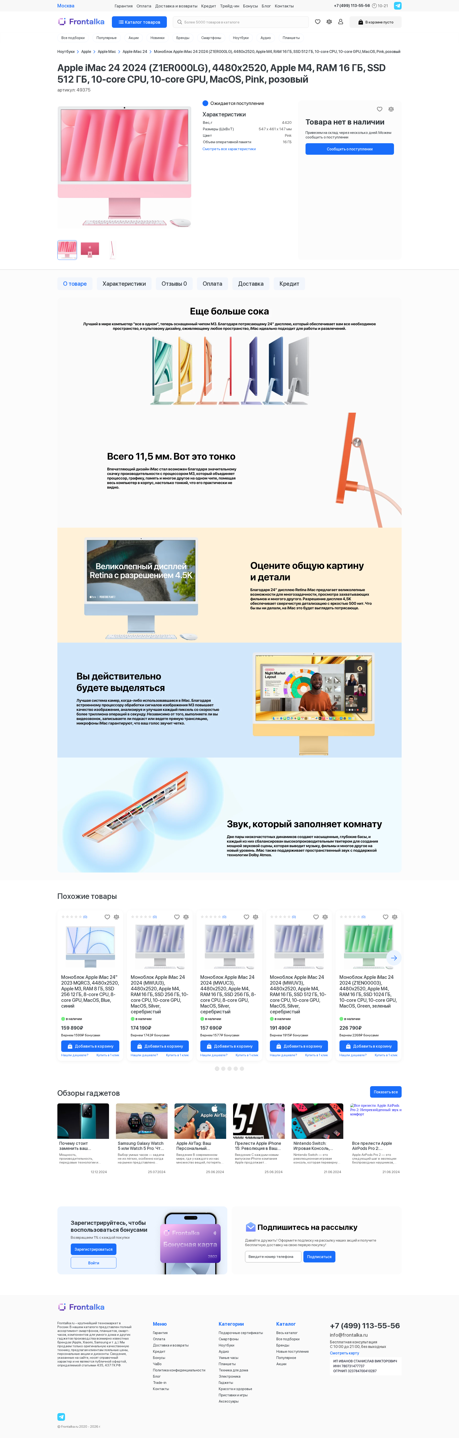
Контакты (284, 5)
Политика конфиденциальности (179, 1370)
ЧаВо (157, 1364)
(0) (85, 917)
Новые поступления (292, 1351)
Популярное (286, 1358)
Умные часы (228, 1358)
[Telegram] (398, 6)
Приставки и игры (233, 1395)
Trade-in (159, 1383)
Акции (281, 1364)
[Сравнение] (329, 22)
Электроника (229, 1376)
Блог (266, 5)
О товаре (75, 283)
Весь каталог (287, 1333)
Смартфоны (229, 1339)
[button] (217, 1069)
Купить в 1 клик (108, 1055)
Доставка (251, 283)
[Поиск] (179, 22)
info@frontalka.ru (349, 1335)
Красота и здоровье (235, 1389)
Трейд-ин (229, 5)
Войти (93, 1263)
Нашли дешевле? (74, 1055)
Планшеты (227, 1364)
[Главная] (81, 22)
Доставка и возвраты (176, 5)
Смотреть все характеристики (229, 149)
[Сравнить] (116, 917)
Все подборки (288, 1339)
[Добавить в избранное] (107, 917)
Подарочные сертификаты (241, 1333)
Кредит (208, 5)
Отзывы (174, 283)
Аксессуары (229, 1401)
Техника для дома (233, 1370)
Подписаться (319, 1257)
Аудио (224, 1351)
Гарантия (124, 5)
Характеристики (124, 283)
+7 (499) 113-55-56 (352, 6)
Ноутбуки (226, 1345)
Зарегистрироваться (94, 1249)
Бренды (282, 1345)
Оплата (144, 5)
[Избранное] (318, 22)
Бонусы (250, 5)
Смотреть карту (344, 1353)
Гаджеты (226, 1383)
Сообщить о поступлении (350, 149)
